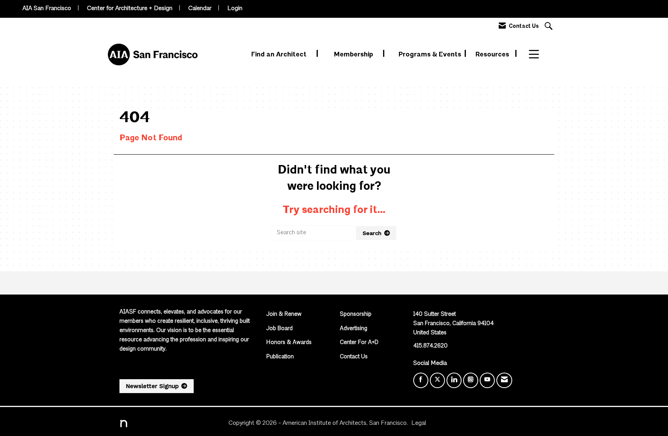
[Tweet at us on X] (437, 380)
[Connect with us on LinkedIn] (454, 380)
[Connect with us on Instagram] (470, 380)
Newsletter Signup (152, 386)
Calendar (199, 8)
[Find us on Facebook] (420, 380)
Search (372, 233)
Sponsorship (355, 314)
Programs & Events (431, 54)
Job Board (279, 329)
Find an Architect (279, 54)
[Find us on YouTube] (487, 380)
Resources (493, 54)
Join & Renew (284, 314)
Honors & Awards (289, 343)
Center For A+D (359, 343)
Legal (418, 423)
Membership (354, 54)
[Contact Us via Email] (504, 380)
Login (234, 8)
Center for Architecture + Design (129, 8)
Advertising (353, 329)
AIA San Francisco (46, 8)
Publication (280, 357)
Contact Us (354, 357)
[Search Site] (549, 27)
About (539, 54)
